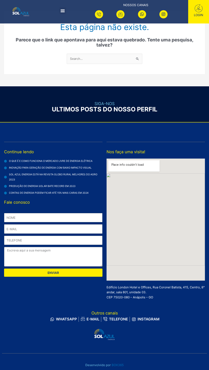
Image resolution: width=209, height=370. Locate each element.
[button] (62, 10)
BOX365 (118, 365)
